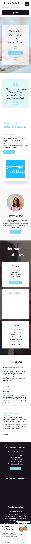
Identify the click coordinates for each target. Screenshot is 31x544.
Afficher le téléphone (16, 276)
